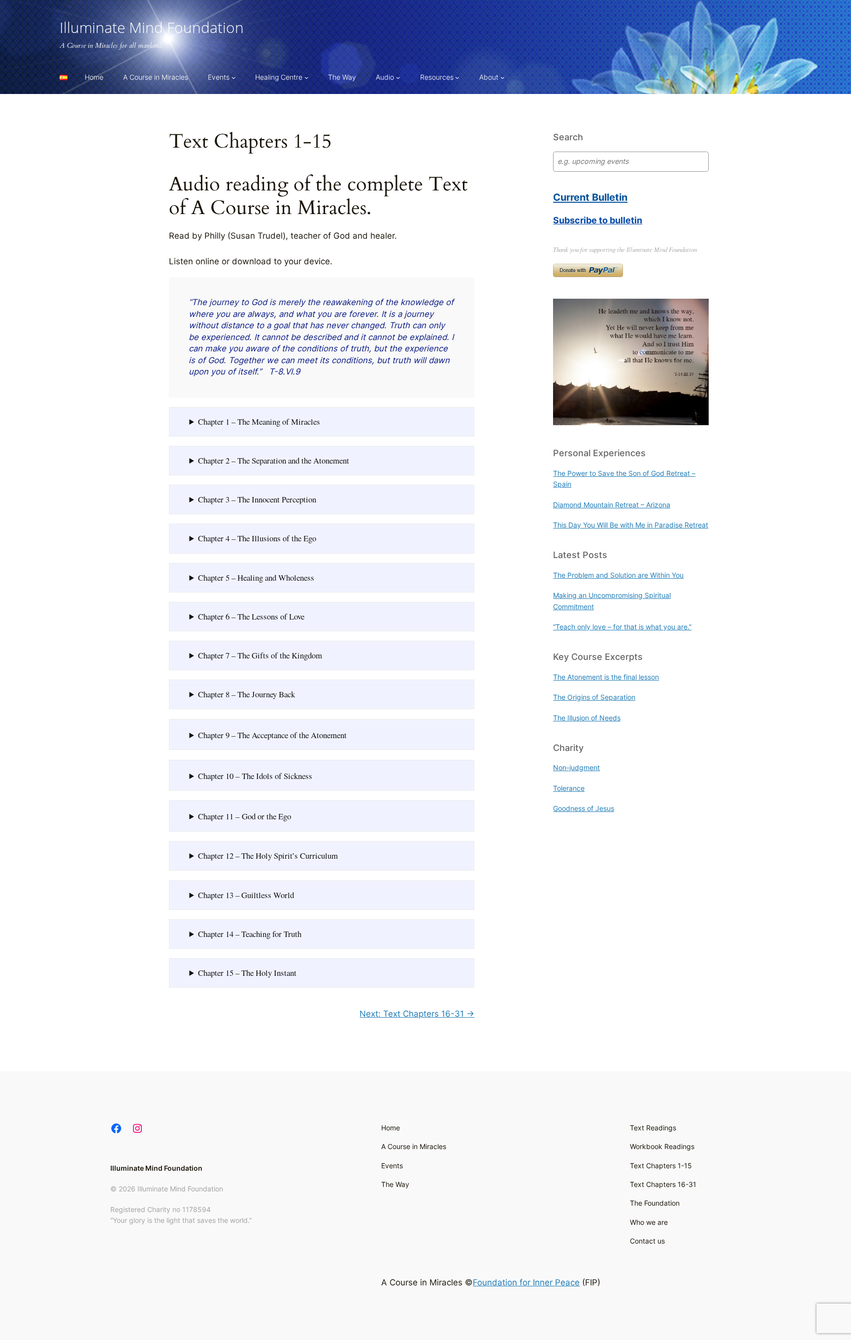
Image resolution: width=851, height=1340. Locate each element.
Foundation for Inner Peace (526, 1282)
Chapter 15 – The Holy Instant (247, 972)
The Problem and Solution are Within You (618, 575)
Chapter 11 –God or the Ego (244, 816)
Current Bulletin (590, 197)
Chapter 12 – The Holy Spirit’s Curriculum (268, 855)
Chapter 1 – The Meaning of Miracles (259, 421)
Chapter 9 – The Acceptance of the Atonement (272, 735)
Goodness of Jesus (583, 808)
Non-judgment (576, 767)
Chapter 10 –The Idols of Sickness (255, 775)
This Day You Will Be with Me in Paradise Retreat (630, 525)
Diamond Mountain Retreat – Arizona (611, 504)
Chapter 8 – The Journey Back (246, 694)
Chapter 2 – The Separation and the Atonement (273, 460)
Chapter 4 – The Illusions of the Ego (257, 538)
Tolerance (569, 788)
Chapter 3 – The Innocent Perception (257, 499)
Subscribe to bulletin (597, 220)
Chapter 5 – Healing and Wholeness (256, 577)
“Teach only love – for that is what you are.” (622, 627)
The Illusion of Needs (587, 718)
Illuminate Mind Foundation (152, 27)
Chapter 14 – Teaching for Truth (249, 933)
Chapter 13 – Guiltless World (246, 895)
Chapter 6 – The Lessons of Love (251, 616)
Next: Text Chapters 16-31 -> (417, 1014)
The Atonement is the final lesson (606, 677)
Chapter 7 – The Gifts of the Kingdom (260, 655)
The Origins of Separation (594, 697)
